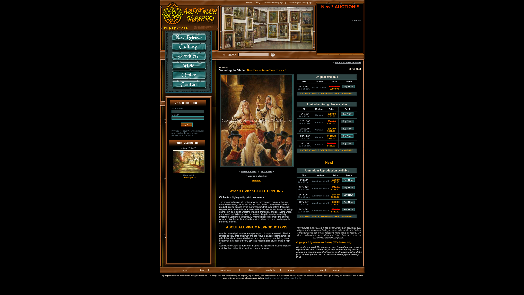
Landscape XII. (189, 177)
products (270, 270)
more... (357, 20)
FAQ (258, 2)
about (201, 270)
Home (249, 2)
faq (321, 270)
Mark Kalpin (189, 175)
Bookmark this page (273, 2)
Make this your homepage (300, 2)
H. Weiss (223, 67)
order (307, 270)
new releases (225, 270)
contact (337, 270)
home (185, 270)
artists (291, 270)
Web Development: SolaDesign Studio (283, 278)
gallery (250, 270)
